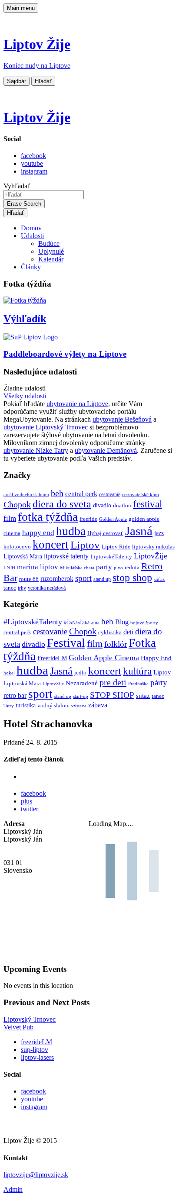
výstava (78, 705)
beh (57, 493)
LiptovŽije (150, 556)
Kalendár (50, 259)
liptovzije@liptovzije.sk (35, 1174)
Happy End (156, 658)
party (104, 567)
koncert (51, 544)
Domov (31, 228)
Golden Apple (113, 519)
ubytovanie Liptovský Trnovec (45, 427)
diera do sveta (62, 504)
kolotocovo (17, 547)
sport (83, 578)
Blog (122, 622)
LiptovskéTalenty (111, 556)
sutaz (143, 695)
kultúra (137, 671)
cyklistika (110, 632)
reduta (132, 567)
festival (147, 504)
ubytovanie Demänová (106, 450)
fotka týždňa (48, 516)
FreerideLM (52, 658)
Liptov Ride (116, 547)
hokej (9, 672)
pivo (118, 567)
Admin (13, 1189)
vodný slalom (53, 706)
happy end (38, 533)
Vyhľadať (16, 186)
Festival (66, 642)
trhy (22, 588)
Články (31, 267)
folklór (115, 644)
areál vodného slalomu (26, 494)
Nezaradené (82, 683)
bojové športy (144, 622)
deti (128, 632)
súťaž (159, 579)
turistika (26, 705)
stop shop (132, 577)
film (9, 518)
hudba (71, 531)
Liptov (85, 545)
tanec (9, 587)
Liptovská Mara (22, 556)
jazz (159, 532)
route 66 (29, 579)
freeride (88, 519)
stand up (102, 579)
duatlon (122, 506)
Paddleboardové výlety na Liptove (64, 353)
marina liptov (37, 567)
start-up (80, 696)
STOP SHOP (112, 695)
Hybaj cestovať (105, 533)
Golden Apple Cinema (104, 657)
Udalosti (32, 235)
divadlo (102, 505)
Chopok (17, 504)
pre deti (112, 682)
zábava (97, 705)
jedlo (80, 673)
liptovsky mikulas (153, 547)
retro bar (15, 695)
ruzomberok (56, 579)
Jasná (138, 531)
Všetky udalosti (24, 396)
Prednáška (138, 683)
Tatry (8, 705)
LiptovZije (53, 683)
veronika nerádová (47, 588)
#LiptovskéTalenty (32, 621)
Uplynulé (51, 251)
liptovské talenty (66, 556)
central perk (81, 493)
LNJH (9, 567)
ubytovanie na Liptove (77, 403)
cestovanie (109, 494)
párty (158, 682)
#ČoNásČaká (77, 622)
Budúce (49, 243)
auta (95, 622)
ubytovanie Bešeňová (122, 419)
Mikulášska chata (77, 567)
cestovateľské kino (140, 494)
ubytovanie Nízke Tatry (35, 450)
